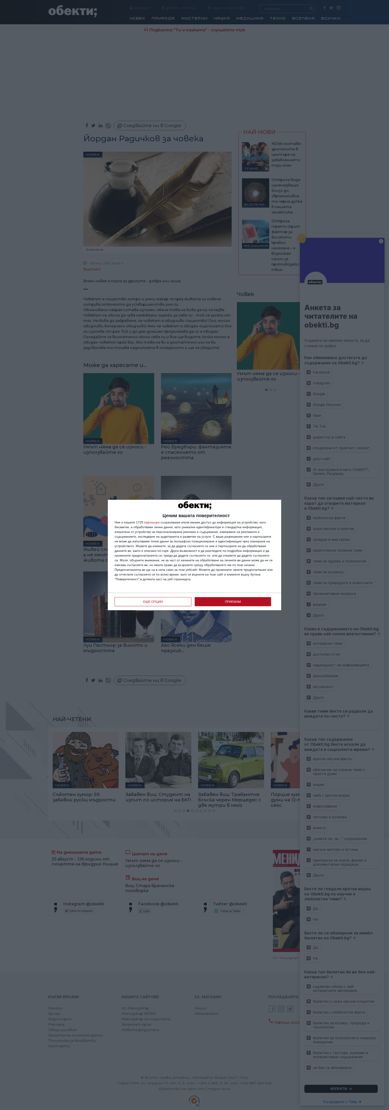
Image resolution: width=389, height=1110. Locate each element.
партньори (152, 522)
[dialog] (194, 555)
